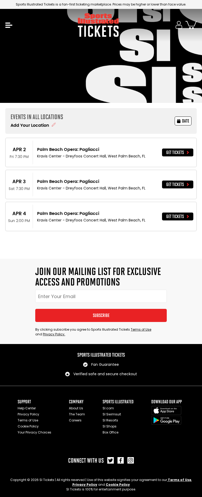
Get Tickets (175, 152)
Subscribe (101, 315)
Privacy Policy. (54, 334)
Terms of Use (141, 329)
